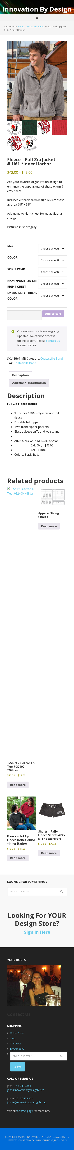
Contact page (25, 1111)
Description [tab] (20, 375)
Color (12, 257)
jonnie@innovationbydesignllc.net (26, 1102)
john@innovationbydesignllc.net (25, 1090)
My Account (17, 1048)
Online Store (17, 1033)
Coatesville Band (34, 26)
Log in (63, 1140)
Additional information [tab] (29, 383)
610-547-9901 (25, 1098)
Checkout (15, 1043)
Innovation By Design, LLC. (42, 1136)
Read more (18, 785)
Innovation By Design (37, 9)
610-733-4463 (23, 1086)
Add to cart (53, 314)
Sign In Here (37, 932)
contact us (53, 341)
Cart (12, 1038)
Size (10, 246)
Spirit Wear (16, 269)
